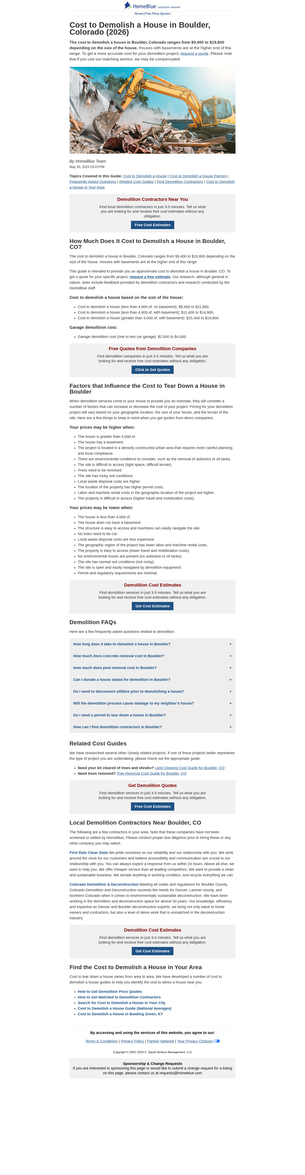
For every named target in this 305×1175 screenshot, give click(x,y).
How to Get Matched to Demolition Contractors (119, 997)
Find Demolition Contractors (180, 182)
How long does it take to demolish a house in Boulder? (122, 644)
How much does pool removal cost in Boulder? (115, 668)
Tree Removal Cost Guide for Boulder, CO (152, 773)
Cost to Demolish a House (145, 176)
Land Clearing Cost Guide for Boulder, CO (189, 768)
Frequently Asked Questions (93, 182)
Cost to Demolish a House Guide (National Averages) (124, 1008)
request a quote (195, 53)
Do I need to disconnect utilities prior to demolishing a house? (128, 691)
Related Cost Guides (136, 182)
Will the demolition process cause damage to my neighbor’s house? (133, 703)
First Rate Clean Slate (89, 853)
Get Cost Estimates (152, 606)
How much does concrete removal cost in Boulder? (118, 656)
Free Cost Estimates (153, 225)
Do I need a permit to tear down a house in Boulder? (119, 715)
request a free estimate (150, 277)
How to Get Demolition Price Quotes (110, 992)
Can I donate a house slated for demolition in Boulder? (121, 680)
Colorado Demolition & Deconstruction (104, 884)
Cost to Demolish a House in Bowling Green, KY (120, 1014)
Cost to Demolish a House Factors (198, 176)
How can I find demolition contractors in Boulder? (117, 727)
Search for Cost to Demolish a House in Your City (121, 1003)
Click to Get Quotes (152, 370)
